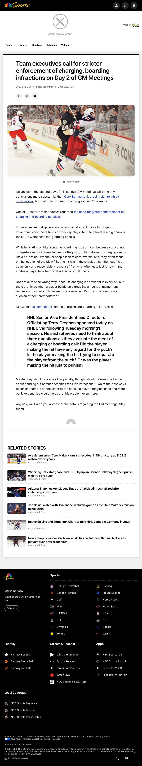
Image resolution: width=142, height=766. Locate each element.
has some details (41, 306)
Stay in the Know (14, 591)
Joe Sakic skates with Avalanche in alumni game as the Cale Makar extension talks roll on (81, 506)
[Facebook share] (19, 96)
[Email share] (35, 96)
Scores (23, 45)
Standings (37, 45)
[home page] (17, 5)
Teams (8, 45)
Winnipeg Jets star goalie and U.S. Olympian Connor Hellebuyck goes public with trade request (80, 473)
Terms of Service (52, 739)
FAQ (48, 736)
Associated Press (37, 462)
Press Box (76, 736)
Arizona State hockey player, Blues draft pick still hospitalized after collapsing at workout (74, 490)
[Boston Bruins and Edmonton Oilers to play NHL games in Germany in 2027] (16, 525)
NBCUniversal (24, 744)
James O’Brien (26, 87)
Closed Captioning (35, 736)
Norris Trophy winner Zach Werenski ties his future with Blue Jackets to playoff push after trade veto (77, 540)
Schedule (52, 45)
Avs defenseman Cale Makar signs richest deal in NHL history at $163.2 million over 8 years (77, 457)
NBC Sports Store (60, 736)
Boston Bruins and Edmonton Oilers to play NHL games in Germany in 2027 (79, 521)
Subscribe (12, 608)
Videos (65, 45)
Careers (20, 736)
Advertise (9, 736)
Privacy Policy (103, 736)
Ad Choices (88, 736)
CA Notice (37, 739)
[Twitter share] (27, 96)
